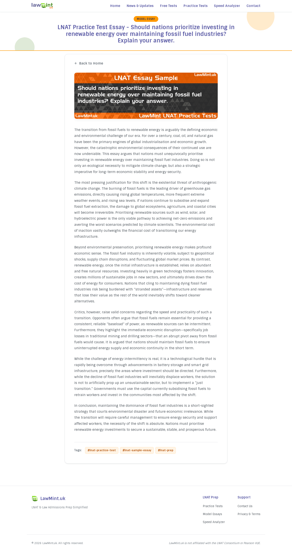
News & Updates (140, 6)
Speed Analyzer (227, 6)
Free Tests (168, 6)
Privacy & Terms (249, 514)
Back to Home (91, 63)
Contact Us (245, 506)
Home (115, 6)
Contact (253, 6)
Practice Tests (195, 6)
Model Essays (212, 514)
